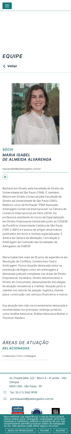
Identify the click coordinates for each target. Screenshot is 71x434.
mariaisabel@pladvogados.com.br (21, 168)
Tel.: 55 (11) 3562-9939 (23, 392)
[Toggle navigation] (7, 5)
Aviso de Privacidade (20, 430)
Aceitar (60, 430)
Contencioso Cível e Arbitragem (19, 356)
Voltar (12, 66)
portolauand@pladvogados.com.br (32, 399)
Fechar (44, 430)
